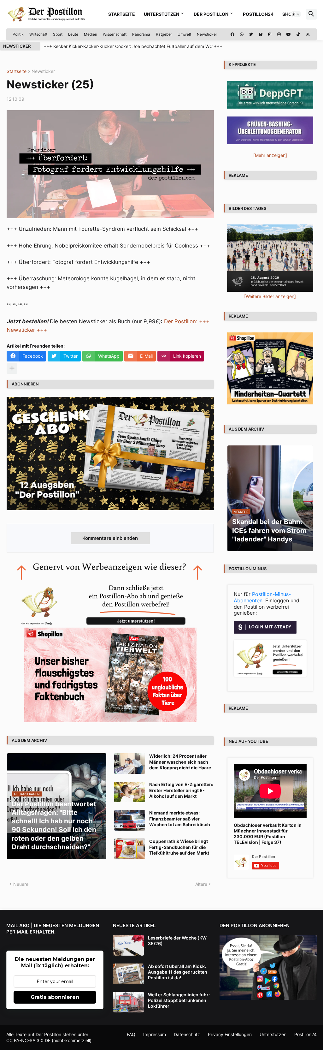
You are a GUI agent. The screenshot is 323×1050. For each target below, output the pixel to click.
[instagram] (279, 34)
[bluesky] (260, 34)
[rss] (308, 34)
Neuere (20, 884)
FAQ (131, 1034)
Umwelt (184, 34)
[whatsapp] (242, 34)
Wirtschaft (38, 34)
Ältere (201, 884)
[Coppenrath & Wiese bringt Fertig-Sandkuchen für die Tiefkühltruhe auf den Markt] (129, 848)
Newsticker (207, 34)
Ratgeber (164, 34)
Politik (18, 34)
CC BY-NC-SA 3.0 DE (28, 1040)
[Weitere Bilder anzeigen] (270, 296)
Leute (73, 34)
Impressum (154, 1034)
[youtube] (288, 34)
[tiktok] (298, 34)
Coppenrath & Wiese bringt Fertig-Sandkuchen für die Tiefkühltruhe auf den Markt (179, 846)
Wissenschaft (114, 34)
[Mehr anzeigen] (12, 368)
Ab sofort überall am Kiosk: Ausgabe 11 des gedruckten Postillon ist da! (177, 971)
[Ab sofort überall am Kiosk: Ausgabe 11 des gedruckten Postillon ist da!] (128, 973)
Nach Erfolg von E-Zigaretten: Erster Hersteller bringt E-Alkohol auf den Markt (181, 790)
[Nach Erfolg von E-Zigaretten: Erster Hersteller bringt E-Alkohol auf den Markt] (129, 792)
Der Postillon (211, 14)
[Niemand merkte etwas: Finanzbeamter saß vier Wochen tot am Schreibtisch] (129, 820)
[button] (296, 14)
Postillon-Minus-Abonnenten (262, 597)
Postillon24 (258, 14)
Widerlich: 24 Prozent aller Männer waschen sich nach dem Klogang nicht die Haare (180, 761)
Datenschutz (187, 1034)
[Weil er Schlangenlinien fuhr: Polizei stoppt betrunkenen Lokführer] (128, 1002)
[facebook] (232, 34)
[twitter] (251, 34)
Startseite (121, 14)
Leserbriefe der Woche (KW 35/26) (177, 940)
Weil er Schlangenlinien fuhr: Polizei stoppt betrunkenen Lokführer (179, 1000)
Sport (57, 34)
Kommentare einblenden (110, 538)
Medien (90, 34)
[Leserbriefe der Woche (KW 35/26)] (128, 945)
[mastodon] (270, 34)
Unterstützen (161, 14)
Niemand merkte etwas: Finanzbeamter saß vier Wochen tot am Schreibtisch (179, 818)
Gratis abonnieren (55, 997)
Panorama (141, 34)
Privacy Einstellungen (230, 1034)
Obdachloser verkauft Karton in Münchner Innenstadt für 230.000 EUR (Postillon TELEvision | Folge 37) (268, 833)
